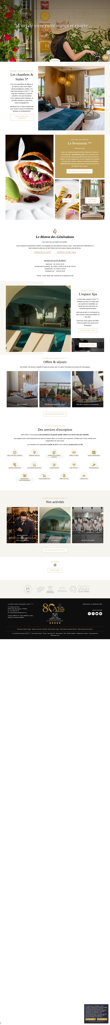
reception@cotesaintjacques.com (17, 612)
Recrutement (59, 633)
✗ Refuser (102, 1019)
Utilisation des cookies (82, 633)
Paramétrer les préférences (96, 1021)
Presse (44, 633)
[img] (22, 389)
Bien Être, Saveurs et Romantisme (88, 404)
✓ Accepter (91, 1019)
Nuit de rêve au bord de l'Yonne (55, 404)
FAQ (65, 633)
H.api (90, 633)
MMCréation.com (55, 635)
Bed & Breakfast (22, 404)
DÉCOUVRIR (55, 60)
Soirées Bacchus (22, 535)
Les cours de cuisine (87, 540)
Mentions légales (71, 633)
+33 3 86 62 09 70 (14, 610)
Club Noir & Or (51, 633)
